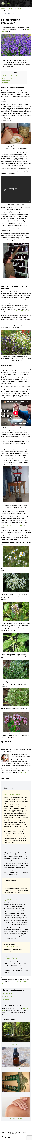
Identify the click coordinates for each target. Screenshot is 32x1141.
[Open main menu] (29, 3)
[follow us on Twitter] (6, 1137)
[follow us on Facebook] (2, 1137)
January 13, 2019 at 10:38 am (12, 794)
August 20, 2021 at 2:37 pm (11, 900)
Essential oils (16, 1069)
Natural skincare (16, 1119)
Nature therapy (16, 1044)
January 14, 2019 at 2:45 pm (11, 850)
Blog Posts (8, 996)
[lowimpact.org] (8, 3)
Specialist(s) (6, 80)
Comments (5, 82)
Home (3, 8)
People (19, 8)
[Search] (29, 13)
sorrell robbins (10, 848)
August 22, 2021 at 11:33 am (12, 946)
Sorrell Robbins (10, 898)
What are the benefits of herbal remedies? (14, 77)
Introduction (8, 993)
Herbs (16, 1094)
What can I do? (7, 79)
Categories (11, 8)
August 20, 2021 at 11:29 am (12, 882)
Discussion (8, 999)
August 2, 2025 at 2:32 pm (11, 959)
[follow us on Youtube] (9, 1137)
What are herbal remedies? (10, 75)
